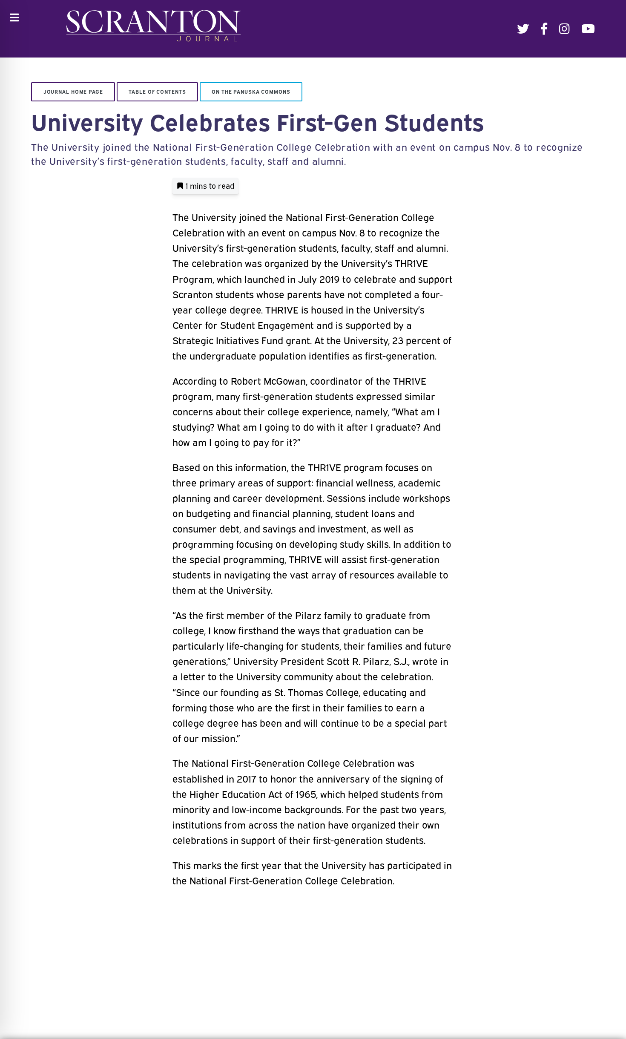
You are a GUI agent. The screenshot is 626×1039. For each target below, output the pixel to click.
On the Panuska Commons (251, 91)
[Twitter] (523, 28)
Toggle (14, 17)
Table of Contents (157, 91)
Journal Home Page (73, 91)
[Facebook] (544, 28)
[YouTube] (588, 28)
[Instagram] (564, 28)
